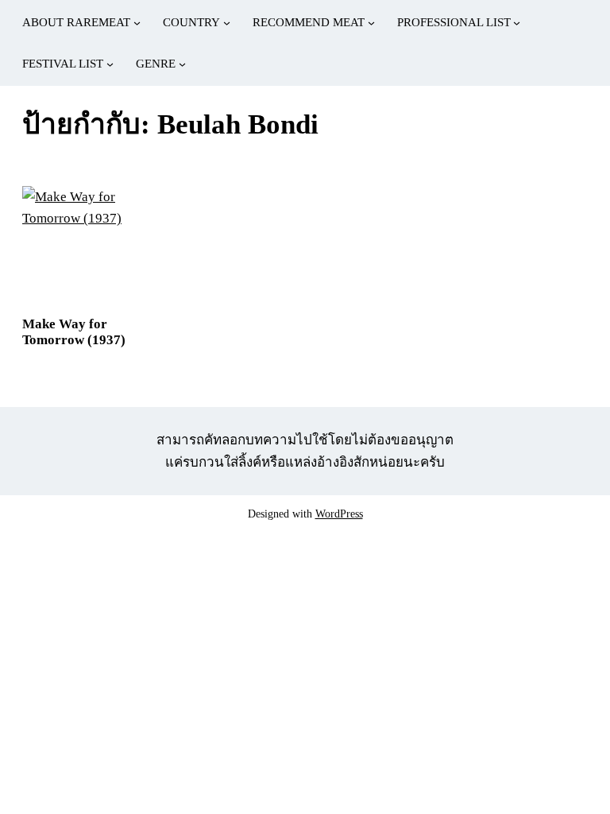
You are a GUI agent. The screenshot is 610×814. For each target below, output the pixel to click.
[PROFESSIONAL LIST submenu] (516, 22)
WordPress (339, 514)
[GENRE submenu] (182, 64)
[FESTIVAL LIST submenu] (110, 64)
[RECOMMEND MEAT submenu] (371, 22)
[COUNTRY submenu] (226, 22)
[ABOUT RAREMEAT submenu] (137, 22)
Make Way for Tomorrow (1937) (73, 331)
